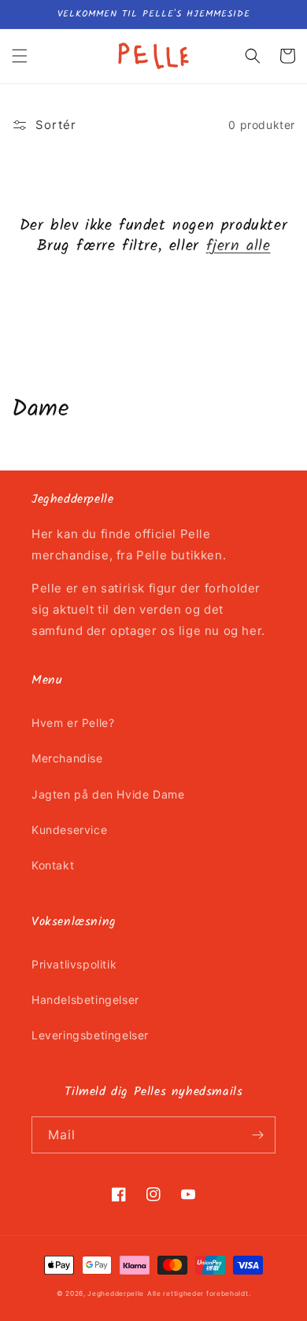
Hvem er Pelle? (72, 722)
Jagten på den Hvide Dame (107, 794)
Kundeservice (69, 829)
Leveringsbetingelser (90, 1035)
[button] (19, 56)
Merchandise (67, 758)
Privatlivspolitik (74, 964)
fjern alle (238, 246)
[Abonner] (257, 1134)
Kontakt (52, 865)
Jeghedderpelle (115, 1293)
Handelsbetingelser (85, 999)
